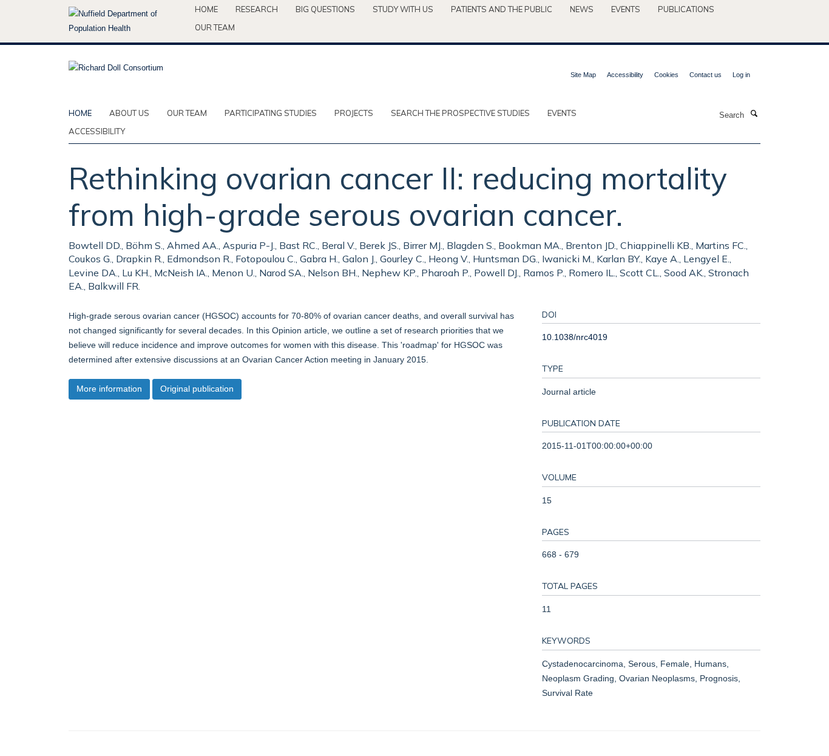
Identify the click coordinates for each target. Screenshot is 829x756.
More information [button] (109, 388)
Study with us (403, 9)
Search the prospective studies (460, 113)
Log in (741, 74)
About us (129, 113)
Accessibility (625, 74)
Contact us (705, 74)
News (582, 9)
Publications (686, 9)
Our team (215, 27)
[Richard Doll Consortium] (116, 64)
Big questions (325, 9)
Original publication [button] (197, 388)
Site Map (583, 74)
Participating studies (271, 113)
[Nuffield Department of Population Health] (127, 21)
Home (206, 9)
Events (625, 9)
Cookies (666, 74)
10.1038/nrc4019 (574, 337)
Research (256, 9)
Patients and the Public (501, 9)
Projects (353, 113)
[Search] (753, 114)
